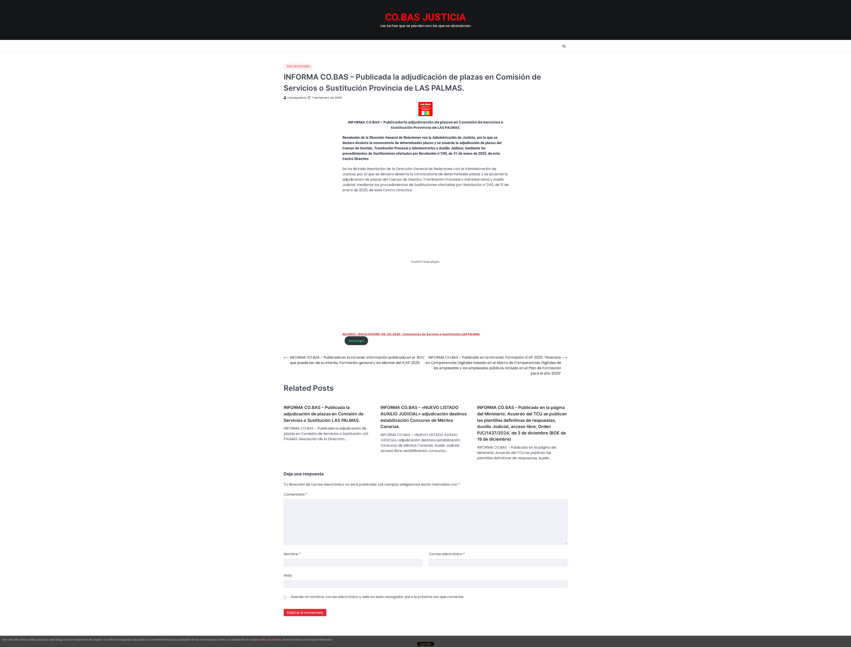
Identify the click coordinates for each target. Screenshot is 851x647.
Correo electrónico (447, 554)
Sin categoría (298, 66)
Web (288, 575)
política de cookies (270, 639)
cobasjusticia (296, 98)
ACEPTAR (425, 644)
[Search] (564, 46)
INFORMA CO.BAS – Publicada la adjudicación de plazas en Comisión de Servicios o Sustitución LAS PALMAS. (323, 414)
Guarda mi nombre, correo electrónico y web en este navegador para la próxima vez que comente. (377, 596)
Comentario (295, 494)
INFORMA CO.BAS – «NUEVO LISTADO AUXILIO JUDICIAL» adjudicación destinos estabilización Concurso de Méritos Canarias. (424, 417)
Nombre (292, 554)
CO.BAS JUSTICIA (425, 17)
